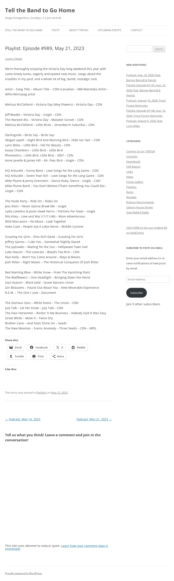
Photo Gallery (134, 182)
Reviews (131, 197)
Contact (137, 30)
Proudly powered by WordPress (23, 573)
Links (129, 172)
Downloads (133, 161)
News (129, 177)
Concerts (132, 156)
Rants (129, 192)
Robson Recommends (140, 202)
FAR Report (133, 167)
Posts (56, 30)
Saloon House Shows (139, 207)
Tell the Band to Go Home (40, 10)
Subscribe (136, 293)
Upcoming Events (109, 30)
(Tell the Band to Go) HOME (23, 30)
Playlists (41, 392)
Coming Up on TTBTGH (140, 151)
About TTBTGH (78, 30)
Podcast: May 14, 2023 (22, 419)
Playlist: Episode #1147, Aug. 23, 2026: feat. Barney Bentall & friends (146, 90)
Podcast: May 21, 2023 (94, 419)
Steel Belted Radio (137, 212)
